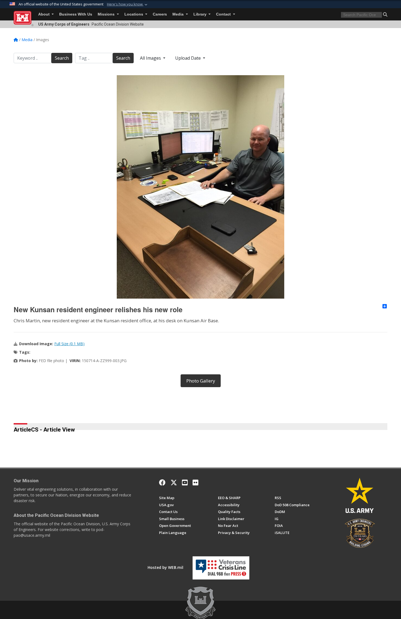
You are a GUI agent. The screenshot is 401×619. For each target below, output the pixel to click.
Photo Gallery (200, 381)
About (44, 14)
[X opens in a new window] (173, 482)
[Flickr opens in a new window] (195, 482)
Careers (160, 14)
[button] (127, 4)
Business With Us (75, 14)
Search (62, 58)
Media (178, 14)
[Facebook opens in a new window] (162, 482)
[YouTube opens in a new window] (185, 482)
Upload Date (188, 58)
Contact (224, 14)
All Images (151, 58)
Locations (134, 14)
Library (200, 14)
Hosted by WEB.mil (165, 567)
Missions (107, 14)
